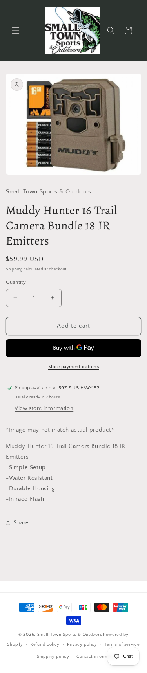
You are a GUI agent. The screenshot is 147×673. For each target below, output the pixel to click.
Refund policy (45, 644)
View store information (44, 408)
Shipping (14, 269)
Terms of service (122, 644)
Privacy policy (82, 644)
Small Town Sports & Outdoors (69, 634)
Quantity (16, 282)
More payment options (73, 366)
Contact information (96, 656)
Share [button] (21, 523)
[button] (15, 30)
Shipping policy (53, 656)
